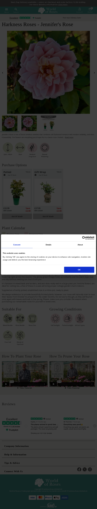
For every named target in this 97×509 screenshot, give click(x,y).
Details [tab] (48, 245)
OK (79, 270)
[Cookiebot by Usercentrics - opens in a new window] (84, 238)
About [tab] (80, 245)
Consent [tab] (16, 245)
